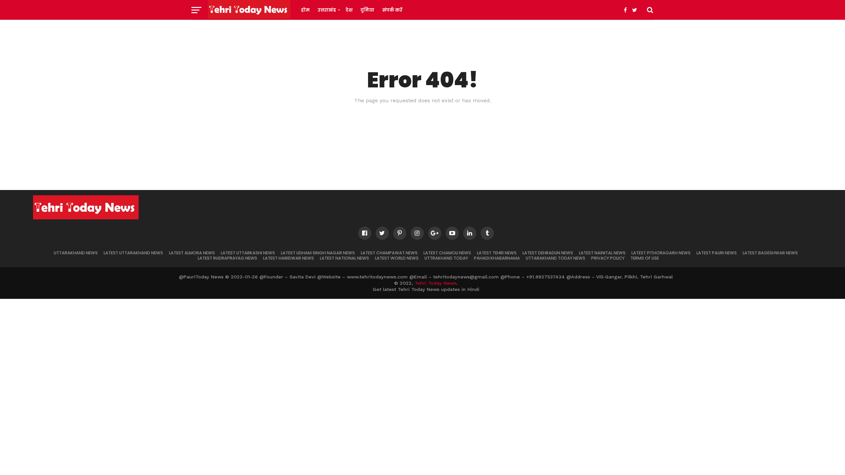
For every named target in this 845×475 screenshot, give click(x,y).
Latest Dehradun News (548, 253)
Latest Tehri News (497, 253)
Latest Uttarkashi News (248, 253)
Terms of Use (644, 258)
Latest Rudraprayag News (227, 258)
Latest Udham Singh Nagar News (318, 253)
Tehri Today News (435, 283)
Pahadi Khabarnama (497, 258)
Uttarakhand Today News (555, 258)
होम (305, 10)
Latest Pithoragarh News (661, 253)
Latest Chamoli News (447, 253)
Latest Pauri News (716, 253)
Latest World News (397, 258)
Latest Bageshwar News (770, 253)
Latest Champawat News (389, 253)
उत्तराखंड (327, 10)
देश (349, 10)
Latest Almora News (192, 253)
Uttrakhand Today (446, 258)
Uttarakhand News (76, 253)
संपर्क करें (392, 10)
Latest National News (344, 258)
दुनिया (367, 10)
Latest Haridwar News (288, 258)
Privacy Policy (608, 258)
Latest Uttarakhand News (133, 253)
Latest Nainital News (602, 253)
